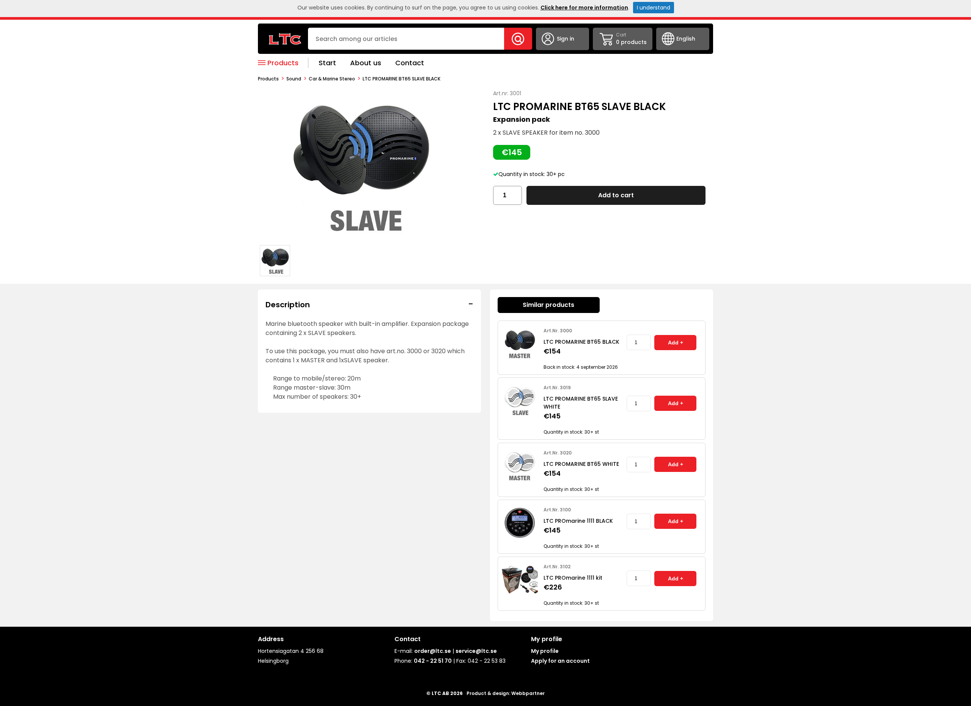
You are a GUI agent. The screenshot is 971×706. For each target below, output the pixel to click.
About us (365, 63)
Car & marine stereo (332, 78)
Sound (293, 78)
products (268, 78)
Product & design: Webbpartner (506, 693)
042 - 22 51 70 (433, 661)
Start (327, 63)
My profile (545, 651)
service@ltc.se (476, 651)
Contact (409, 63)
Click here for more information (584, 7)
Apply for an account (560, 661)
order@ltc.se (432, 651)
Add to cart (616, 195)
